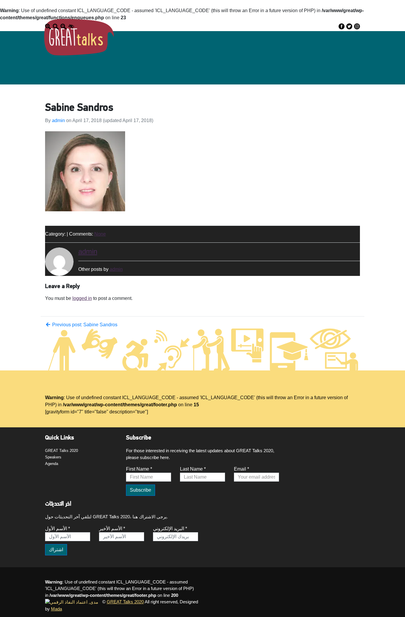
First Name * (139, 468)
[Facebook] (341, 26)
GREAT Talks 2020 (61, 450)
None (100, 233)
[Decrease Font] (63, 26)
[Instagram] (357, 26)
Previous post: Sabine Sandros (84, 324)
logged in (82, 298)
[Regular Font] (56, 26)
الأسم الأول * (57, 528)
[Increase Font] (48, 26)
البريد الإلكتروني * (170, 528)
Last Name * (193, 468)
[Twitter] (349, 26)
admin (58, 120)
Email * (241, 468)
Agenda (51, 463)
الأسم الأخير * (112, 528)
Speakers (53, 457)
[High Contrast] (71, 26)
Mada (56, 608)
